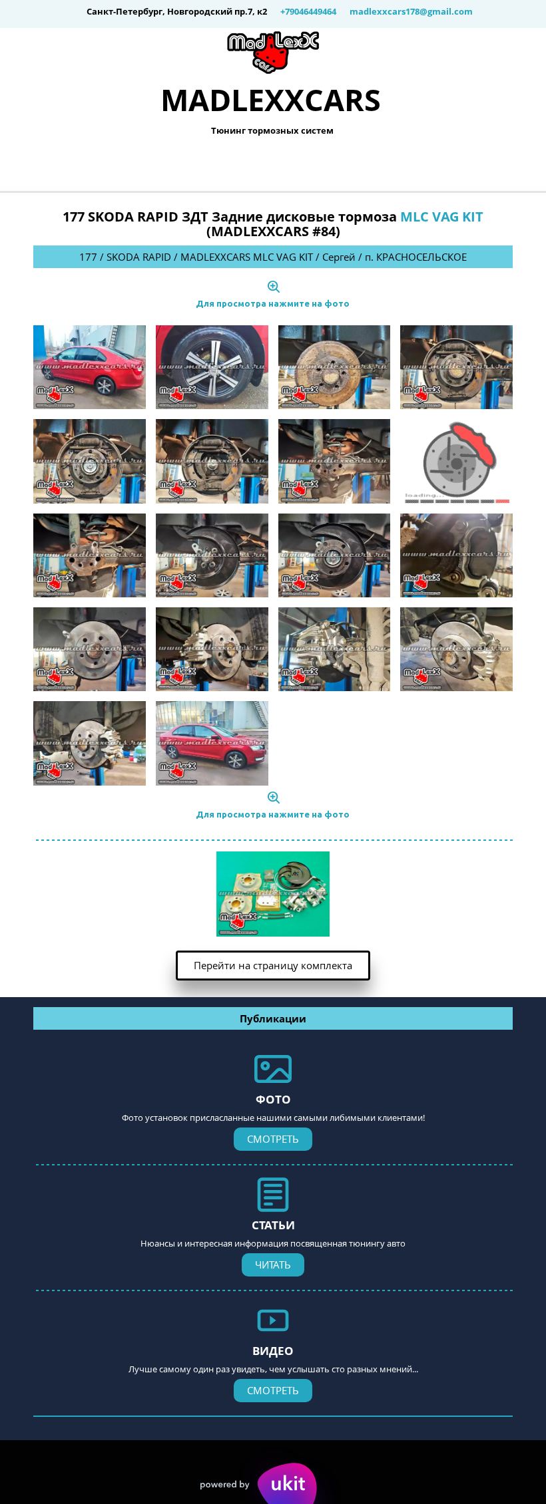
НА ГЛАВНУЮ (108, 165)
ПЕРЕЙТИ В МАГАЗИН (361, 165)
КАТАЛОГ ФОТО (225, 165)
